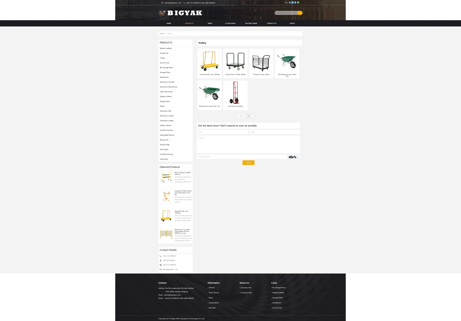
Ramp (162, 106)
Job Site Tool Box (166, 130)
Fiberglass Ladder (167, 121)
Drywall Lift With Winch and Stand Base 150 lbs (183, 192)
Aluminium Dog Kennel (168, 87)
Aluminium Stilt (165, 111)
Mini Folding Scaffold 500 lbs (183, 173)
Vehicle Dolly (165, 145)
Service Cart (164, 63)
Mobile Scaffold (166, 48)
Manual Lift (164, 140)
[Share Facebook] (290, 2)
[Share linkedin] (295, 2)
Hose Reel (164, 159)
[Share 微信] (298, 2)
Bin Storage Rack (166, 68)
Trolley (162, 58)
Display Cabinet (166, 96)
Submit (248, 163)
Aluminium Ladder (167, 116)
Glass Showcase (166, 92)
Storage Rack (165, 72)
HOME (162, 34)
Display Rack (165, 101)
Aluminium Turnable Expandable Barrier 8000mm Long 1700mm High (182, 231)
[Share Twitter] (293, 2)
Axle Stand (164, 149)
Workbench (164, 77)
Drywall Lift (164, 53)
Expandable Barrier (167, 135)
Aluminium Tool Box (167, 82)
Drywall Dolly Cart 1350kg (181, 212)
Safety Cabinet (165, 125)
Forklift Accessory (166, 154)
